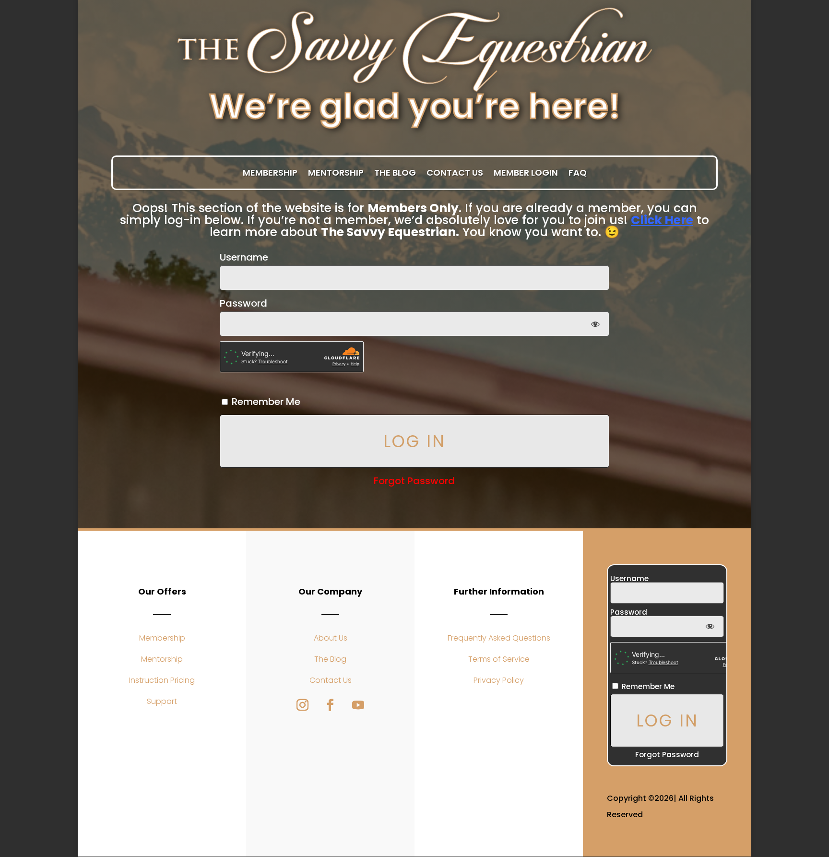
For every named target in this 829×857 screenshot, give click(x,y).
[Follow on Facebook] (331, 705)
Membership (270, 173)
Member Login (526, 173)
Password (243, 303)
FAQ (577, 173)
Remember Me (264, 401)
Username (244, 257)
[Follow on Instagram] (303, 705)
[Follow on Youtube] (358, 705)
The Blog (395, 173)
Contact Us (454, 173)
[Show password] (595, 323)
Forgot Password (414, 481)
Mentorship (336, 173)
